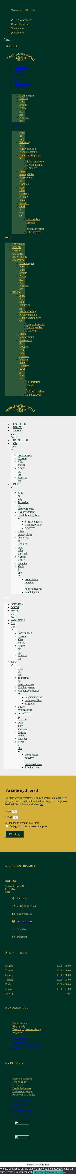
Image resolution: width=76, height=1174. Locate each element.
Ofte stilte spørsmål (24, 190)
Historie (23, 98)
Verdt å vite (22, 209)
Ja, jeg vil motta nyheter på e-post (28, 826)
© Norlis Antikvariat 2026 (38, 1165)
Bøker (16, 247)
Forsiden (18, 244)
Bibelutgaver (34, 231)
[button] (15, 238)
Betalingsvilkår (35, 164)
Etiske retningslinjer (26, 173)
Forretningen (26, 95)
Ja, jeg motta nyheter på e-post (22, 822)
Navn (8, 811)
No (42, 1172)
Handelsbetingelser (21, 1088)
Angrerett (32, 167)
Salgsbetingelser (36, 161)
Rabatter (24, 203)
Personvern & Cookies (23, 1094)
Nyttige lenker (23, 198)
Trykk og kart (17, 77)
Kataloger (19, 257)
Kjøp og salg (18, 1026)
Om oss (20, 86)
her (41, 804)
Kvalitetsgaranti (28, 151)
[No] (64, 1172)
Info (18, 124)
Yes (37, 1172)
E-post (9, 816)
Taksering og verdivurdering (26, 1029)
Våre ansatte (23, 103)
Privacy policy (54, 1172)
